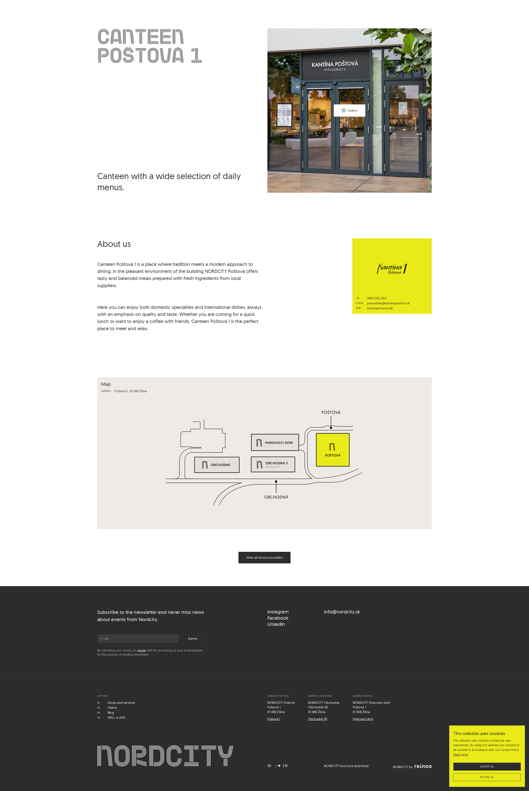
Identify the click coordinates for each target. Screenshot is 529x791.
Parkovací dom (363, 719)
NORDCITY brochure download (346, 766)
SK (269, 765)
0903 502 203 (376, 298)
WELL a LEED (116, 717)
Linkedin (276, 624)
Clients (112, 707)
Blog (111, 712)
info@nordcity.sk (342, 612)
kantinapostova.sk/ (380, 308)
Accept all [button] (487, 766)
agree (142, 650)
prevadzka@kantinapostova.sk (388, 303)
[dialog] (487, 756)
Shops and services (121, 702)
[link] (264, 557)
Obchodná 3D (317, 719)
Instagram (278, 612)
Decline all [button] (487, 777)
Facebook (278, 618)
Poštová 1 (273, 719)
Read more (460, 754)
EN (285, 765)
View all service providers (264, 557)
